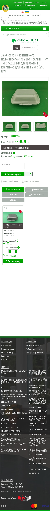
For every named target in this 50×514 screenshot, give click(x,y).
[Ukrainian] (27, 12)
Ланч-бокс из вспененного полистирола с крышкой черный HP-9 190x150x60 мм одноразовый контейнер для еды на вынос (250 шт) (13, 233)
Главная (4, 18)
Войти (30, 8)
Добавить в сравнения (30, 181)
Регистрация (42, 5)
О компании (17, 2)
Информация (29, 5)
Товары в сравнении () (33, 15)
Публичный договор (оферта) (21, 491)
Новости (4, 360)
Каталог (45, 2)
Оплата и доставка (32, 2)
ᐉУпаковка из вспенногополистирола (20, 18)
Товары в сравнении (34, 352)
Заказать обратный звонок (29, 43)
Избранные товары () (16, 15)
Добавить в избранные (9, 181)
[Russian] (22, 12)
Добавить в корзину (13, 174)
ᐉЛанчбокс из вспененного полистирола (15, 20)
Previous (4, 98)
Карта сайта (5, 491)
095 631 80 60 (27, 40)
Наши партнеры (7, 349)
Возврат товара (7, 352)
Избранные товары (34, 349)
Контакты (17, 5)
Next (46, 98)
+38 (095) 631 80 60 (15, 487)
